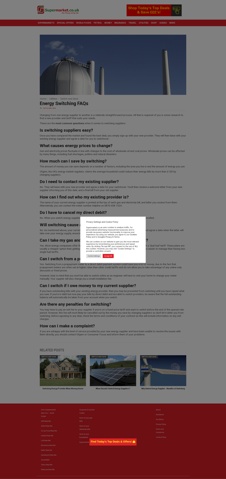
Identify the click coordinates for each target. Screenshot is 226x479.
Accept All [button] (108, 256)
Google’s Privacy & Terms (109, 237)
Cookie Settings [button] (94, 256)
